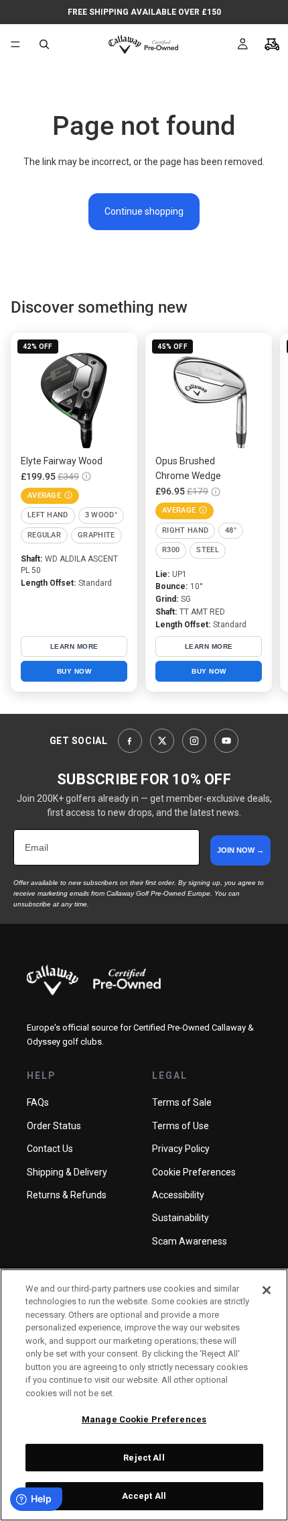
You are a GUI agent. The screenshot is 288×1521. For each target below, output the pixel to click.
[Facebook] (130, 741)
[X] (162, 741)
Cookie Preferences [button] (194, 1172)
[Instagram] (194, 741)
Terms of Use (180, 1125)
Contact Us (50, 1148)
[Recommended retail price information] (86, 476)
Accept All (144, 1496)
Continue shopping (144, 211)
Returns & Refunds (66, 1195)
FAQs (38, 1102)
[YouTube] (226, 741)
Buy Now (74, 671)
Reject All (143, 1458)
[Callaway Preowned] (94, 979)
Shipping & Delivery (67, 1172)
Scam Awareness (189, 1241)
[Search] (44, 44)
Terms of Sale (182, 1102)
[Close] (266, 1290)
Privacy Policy (181, 1148)
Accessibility (178, 1195)
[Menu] (15, 44)
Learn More (74, 646)
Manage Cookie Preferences (144, 1419)
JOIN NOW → (240, 850)
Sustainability (180, 1217)
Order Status (54, 1125)
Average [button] (44, 495)
